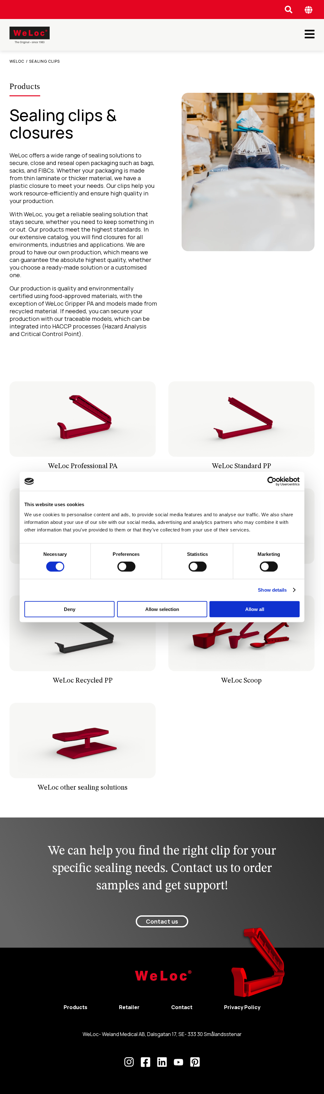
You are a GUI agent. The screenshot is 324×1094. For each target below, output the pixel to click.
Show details (272, 590)
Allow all (254, 609)
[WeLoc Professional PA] (82, 428)
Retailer (129, 1007)
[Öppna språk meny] (309, 10)
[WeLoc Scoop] (241, 642)
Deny (69, 609)
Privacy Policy (242, 1007)
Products (75, 1007)
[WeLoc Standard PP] (241, 428)
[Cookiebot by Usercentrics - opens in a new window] (272, 481)
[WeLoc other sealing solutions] (82, 750)
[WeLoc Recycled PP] (82, 642)
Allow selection (162, 609)
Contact (181, 1007)
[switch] (126, 567)
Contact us (162, 921)
